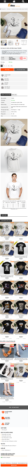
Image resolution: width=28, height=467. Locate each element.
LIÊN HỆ (3, 448)
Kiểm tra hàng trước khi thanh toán (17, 104)
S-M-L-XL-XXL (14, 111)
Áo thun (8, 9)
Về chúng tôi (4, 429)
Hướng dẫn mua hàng (6, 434)
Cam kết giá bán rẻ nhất (7, 437)
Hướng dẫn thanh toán (6, 436)
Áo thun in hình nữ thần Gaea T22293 (19, 9)
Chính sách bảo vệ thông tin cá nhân (9, 441)
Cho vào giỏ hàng (21, 69)
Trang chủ (3, 9)
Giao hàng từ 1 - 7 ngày (15, 109)
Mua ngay (7, 69)
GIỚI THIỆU (4, 428)
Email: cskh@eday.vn (6, 450)
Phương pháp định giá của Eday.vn (9, 445)
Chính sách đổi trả (5, 439)
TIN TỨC (3, 443)
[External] (7, 231)
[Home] (14, 5)
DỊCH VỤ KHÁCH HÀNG (7, 432)
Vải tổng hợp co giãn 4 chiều (16, 102)
